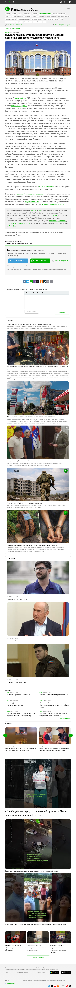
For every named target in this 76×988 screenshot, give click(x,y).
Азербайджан (27, 13)
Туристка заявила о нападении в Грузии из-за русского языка (36, 947)
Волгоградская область (59, 13)
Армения (34, 13)
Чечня (20, 22)
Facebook (53, 221)
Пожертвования (41, 972)
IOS (39, 210)
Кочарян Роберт (12, 641)
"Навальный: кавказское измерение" (29, 194)
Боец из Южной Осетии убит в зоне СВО (54, 694)
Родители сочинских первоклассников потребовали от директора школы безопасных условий (37, 367)
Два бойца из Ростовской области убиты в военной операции (29, 324)
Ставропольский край (11, 22)
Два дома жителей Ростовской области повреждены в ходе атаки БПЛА (53, 714)
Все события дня (65, 718)
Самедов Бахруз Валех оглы (17, 599)
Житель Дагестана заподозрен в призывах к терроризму (18, 704)
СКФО (61, 19)
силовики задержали (19, 106)
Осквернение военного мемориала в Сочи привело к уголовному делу (32, 545)
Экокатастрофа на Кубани (62, 25)
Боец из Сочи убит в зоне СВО (18, 461)
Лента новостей (16, 28)
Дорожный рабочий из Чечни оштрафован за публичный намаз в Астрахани (20, 749)
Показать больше (38, 957)
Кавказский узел (20, 98)
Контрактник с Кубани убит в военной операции (24, 503)
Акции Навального (32, 202)
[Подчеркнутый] (34, 293)
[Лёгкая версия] (13, 2)
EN (9, 2)
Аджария (13, 13)
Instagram (62, 221)
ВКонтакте (12, 223)
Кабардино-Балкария (30, 16)
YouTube (12, 226)
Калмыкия (41, 16)
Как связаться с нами (22, 972)
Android (33, 210)
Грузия (7, 16)
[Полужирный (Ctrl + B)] (26, 293)
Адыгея (20, 13)
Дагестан (13, 16)
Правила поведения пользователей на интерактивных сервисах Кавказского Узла (44, 980)
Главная (7, 28)
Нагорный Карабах (10, 19)
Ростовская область (37, 19)
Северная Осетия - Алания (51, 19)
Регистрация (31, 311)
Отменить (62, 312)
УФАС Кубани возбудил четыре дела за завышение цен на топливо (31, 417)
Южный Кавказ (37, 22)
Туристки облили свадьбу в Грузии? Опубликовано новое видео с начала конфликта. (35, 924)
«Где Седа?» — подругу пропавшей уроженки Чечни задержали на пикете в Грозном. (36, 813)
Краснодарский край (64, 16)
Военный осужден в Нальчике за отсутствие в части (18, 695)
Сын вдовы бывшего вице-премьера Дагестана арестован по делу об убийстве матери (54, 705)
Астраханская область (45, 13)
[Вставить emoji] (42, 293)
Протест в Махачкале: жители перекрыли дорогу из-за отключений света (31, 871)
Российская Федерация (23, 19)
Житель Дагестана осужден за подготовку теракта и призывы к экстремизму (22, 714)
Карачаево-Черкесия (51, 16)
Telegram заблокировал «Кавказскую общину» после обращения (15, 947)
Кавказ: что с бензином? (14, 25)
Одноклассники (24, 223)
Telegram (53, 215)
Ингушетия (20, 16)
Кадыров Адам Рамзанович (17, 682)
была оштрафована (46, 187)
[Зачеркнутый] (37, 293)
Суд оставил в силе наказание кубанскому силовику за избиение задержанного (54, 749)
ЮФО (44, 22)
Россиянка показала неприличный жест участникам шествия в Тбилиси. (58, 948)
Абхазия (7, 13)
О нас (6, 972)
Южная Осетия (28, 22)
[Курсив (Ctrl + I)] (30, 293)
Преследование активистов (53, 204)
